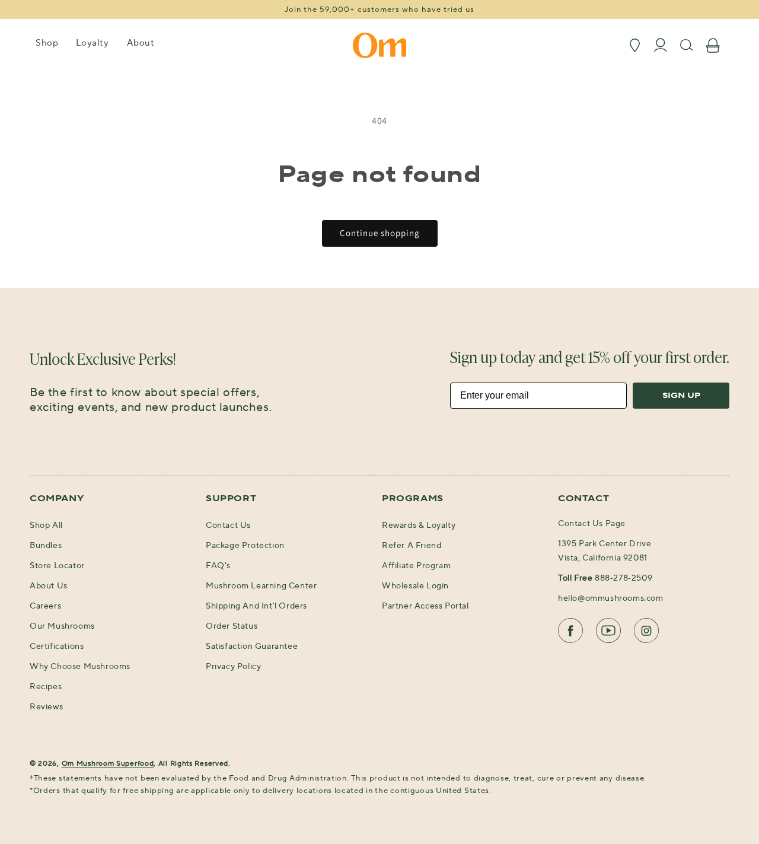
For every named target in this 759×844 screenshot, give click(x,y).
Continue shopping (380, 232)
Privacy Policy (233, 666)
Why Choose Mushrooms (80, 666)
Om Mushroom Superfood (108, 763)
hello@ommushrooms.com (611, 598)
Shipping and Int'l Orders (256, 606)
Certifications (57, 646)
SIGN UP (681, 395)
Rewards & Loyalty (418, 525)
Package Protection (245, 545)
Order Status (231, 626)
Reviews (46, 707)
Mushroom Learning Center (261, 586)
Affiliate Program (416, 565)
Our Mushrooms (62, 626)
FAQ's (218, 565)
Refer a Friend (411, 545)
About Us (49, 586)
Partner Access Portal (425, 606)
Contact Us (228, 525)
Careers (45, 606)
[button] (47, 46)
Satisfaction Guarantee (252, 646)
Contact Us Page (592, 523)
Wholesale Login (415, 586)
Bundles (46, 545)
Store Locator (57, 565)
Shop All (46, 525)
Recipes (46, 686)
